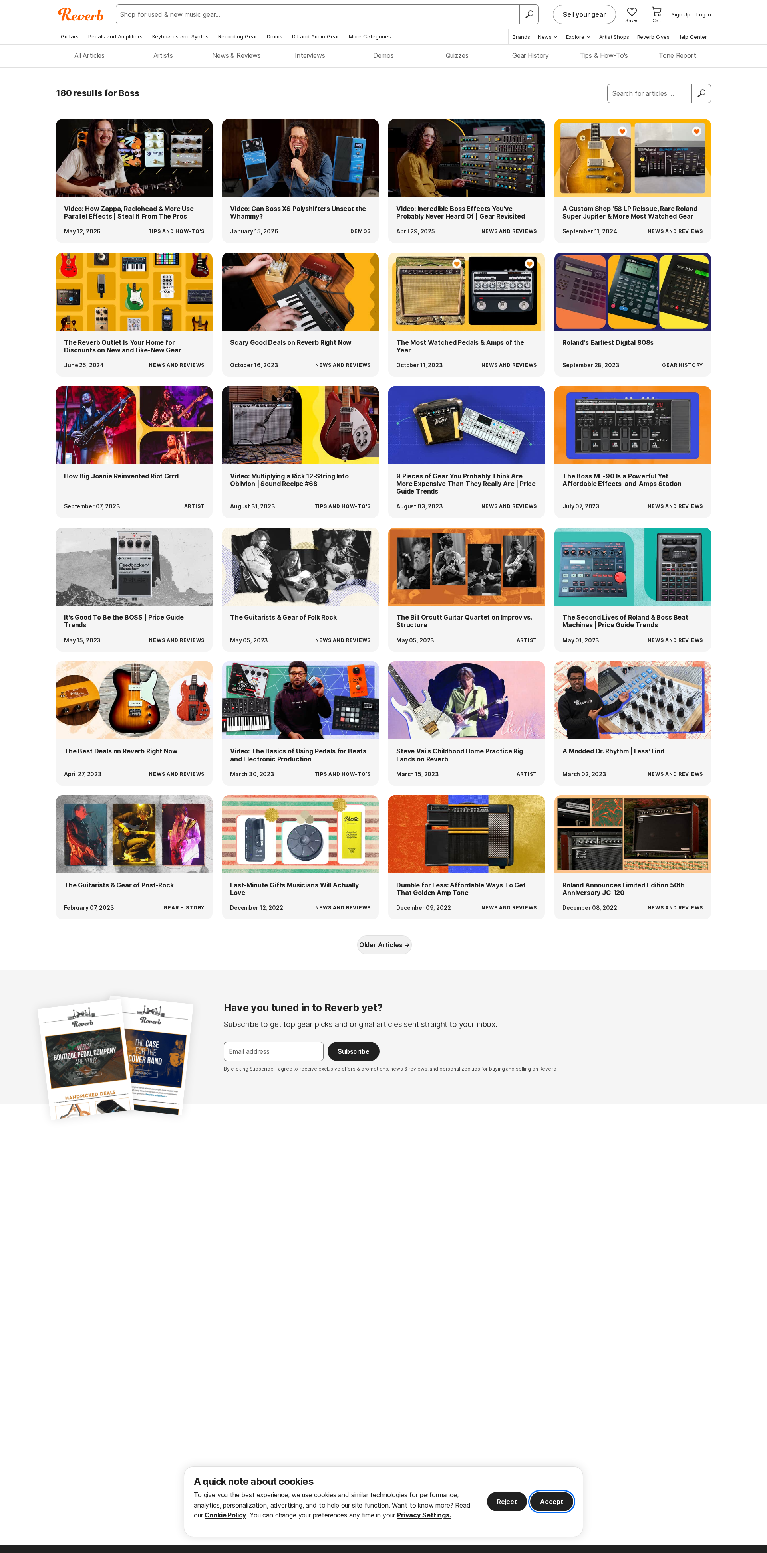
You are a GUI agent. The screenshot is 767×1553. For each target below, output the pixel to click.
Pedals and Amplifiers (115, 36)
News (545, 37)
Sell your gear (584, 14)
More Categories (370, 36)
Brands (521, 37)
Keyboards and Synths (180, 36)
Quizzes (457, 55)
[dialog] (383, 1501)
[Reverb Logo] (81, 14)
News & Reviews (236, 55)
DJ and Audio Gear (315, 36)
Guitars (70, 36)
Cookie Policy (225, 1515)
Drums (274, 36)
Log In (703, 14)
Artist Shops (614, 37)
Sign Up (681, 14)
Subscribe (354, 1051)
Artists (163, 55)
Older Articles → (384, 945)
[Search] (528, 14)
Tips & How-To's (604, 55)
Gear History (530, 55)
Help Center (692, 37)
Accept (551, 1502)
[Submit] (701, 93)
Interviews (310, 55)
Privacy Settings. (424, 1515)
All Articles (89, 55)
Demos (383, 55)
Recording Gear (237, 36)
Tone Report (677, 55)
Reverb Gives (653, 37)
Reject (507, 1502)
